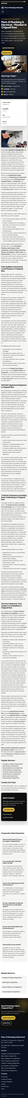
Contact (3, 1084)
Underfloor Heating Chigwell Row (12, 772)
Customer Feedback (6, 1081)
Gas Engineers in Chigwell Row (11, 774)
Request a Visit (7, 53)
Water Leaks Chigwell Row (10, 776)
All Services (4, 1077)
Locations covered (8, 817)
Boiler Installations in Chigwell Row (13, 768)
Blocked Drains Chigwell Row (11, 778)
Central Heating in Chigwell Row (12, 770)
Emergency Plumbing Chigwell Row (13, 764)
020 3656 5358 (7, 189)
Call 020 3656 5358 (8, 48)
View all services (7, 814)
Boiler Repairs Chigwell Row (11, 766)
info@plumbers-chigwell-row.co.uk (15, 753)
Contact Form (6, 1023)
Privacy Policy (5, 1086)
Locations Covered (6, 1079)
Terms (2, 1089)
